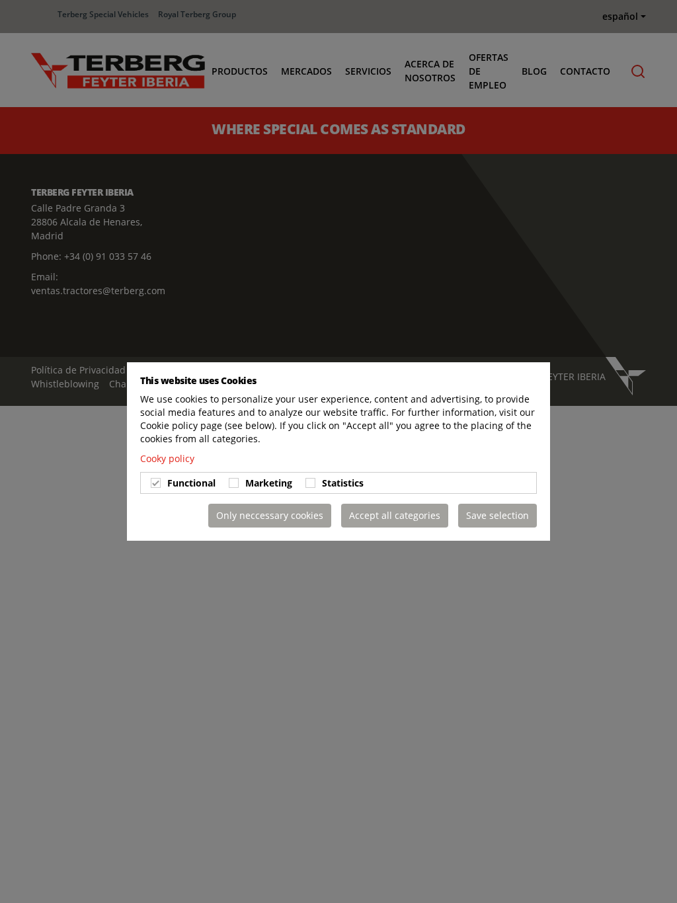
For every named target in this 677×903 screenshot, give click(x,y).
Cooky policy (167, 458)
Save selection (497, 515)
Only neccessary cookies (269, 515)
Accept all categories (394, 515)
